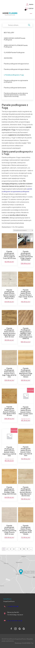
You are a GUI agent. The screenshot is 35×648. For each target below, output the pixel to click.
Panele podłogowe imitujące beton (16, 64)
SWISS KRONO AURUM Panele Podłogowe (14, 39)
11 (27, 549)
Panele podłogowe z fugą (14, 75)
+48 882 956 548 (12, 606)
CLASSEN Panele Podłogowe (14, 52)
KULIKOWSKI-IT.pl (27, 643)
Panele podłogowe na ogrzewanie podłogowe (16, 81)
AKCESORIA (8, 58)
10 (24, 549)
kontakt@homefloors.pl (14, 620)
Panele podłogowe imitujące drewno (17, 69)
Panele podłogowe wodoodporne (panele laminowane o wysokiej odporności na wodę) (16, 94)
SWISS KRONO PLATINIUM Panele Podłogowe (16, 46)
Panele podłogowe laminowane (15, 88)
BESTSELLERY (9, 33)
